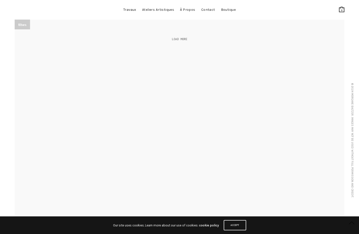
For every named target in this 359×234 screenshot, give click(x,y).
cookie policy (209, 225)
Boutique (228, 10)
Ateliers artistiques (158, 10)
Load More (179, 39)
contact (208, 10)
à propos (187, 10)
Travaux (129, 10)
